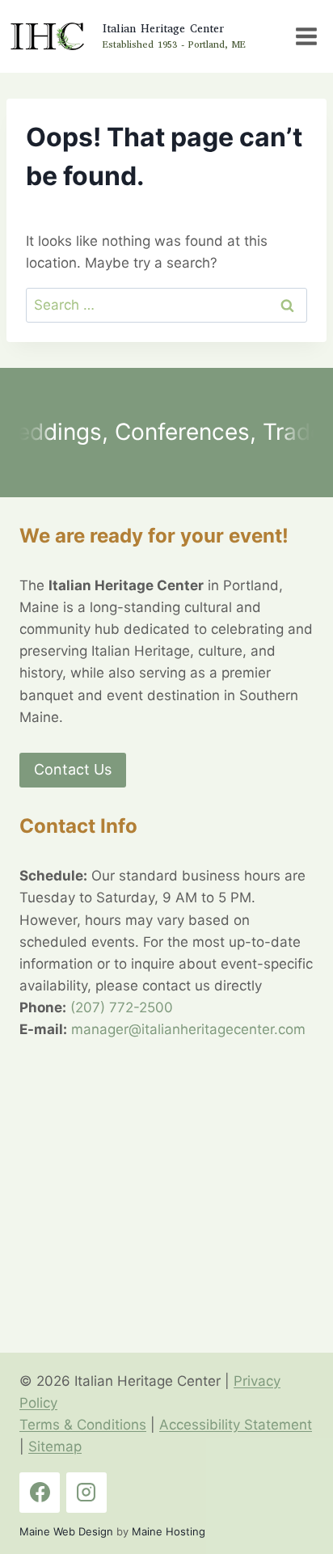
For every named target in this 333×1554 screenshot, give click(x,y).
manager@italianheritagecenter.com (188, 1029)
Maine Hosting (168, 1531)
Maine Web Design (66, 1531)
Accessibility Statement (235, 1425)
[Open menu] (306, 36)
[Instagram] (86, 1492)
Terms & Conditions (82, 1425)
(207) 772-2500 (121, 1007)
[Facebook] (39, 1492)
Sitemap (55, 1446)
